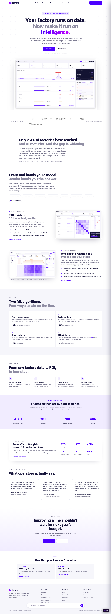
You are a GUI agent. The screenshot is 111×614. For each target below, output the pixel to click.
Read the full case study (20, 456)
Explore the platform (15, 239)
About (63, 592)
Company (70, 3)
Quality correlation (46, 597)
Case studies (62, 3)
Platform (37, 3)
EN (107, 610)
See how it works (66, 280)
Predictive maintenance (47, 595)
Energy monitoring (46, 600)
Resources (53, 3)
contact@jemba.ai (88, 597)
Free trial (85, 595)
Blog (63, 600)
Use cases (45, 3)
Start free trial (62, 48)
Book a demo (95, 3)
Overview (43, 592)
